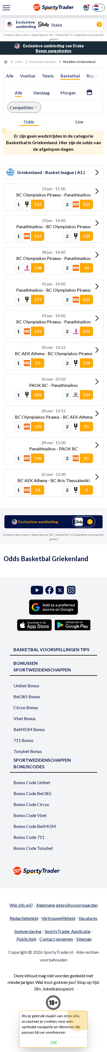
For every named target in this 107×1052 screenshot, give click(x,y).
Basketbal (70, 75)
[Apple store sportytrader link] (34, 625)
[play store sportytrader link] (73, 625)
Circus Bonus (25, 707)
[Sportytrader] (6, 62)
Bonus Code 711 (28, 837)
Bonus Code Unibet (31, 782)
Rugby (92, 75)
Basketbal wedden (42, 62)
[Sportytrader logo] (53, 871)
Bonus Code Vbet (30, 815)
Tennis (48, 75)
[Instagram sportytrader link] (71, 590)
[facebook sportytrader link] (49, 590)
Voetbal (27, 75)
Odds (19, 62)
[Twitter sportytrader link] (60, 590)
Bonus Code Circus (31, 804)
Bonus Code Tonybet (33, 848)
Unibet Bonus (26, 685)
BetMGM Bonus (29, 729)
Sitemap (84, 938)
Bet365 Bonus (26, 696)
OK (53, 1042)
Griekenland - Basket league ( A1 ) (51, 172)
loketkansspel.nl (58, 988)
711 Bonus (23, 740)
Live (79, 121)
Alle (9, 75)
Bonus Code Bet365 (32, 793)
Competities (21, 107)
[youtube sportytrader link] (37, 590)
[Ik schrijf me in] (86, 7)
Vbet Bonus (24, 718)
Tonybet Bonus (27, 751)
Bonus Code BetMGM (34, 826)
